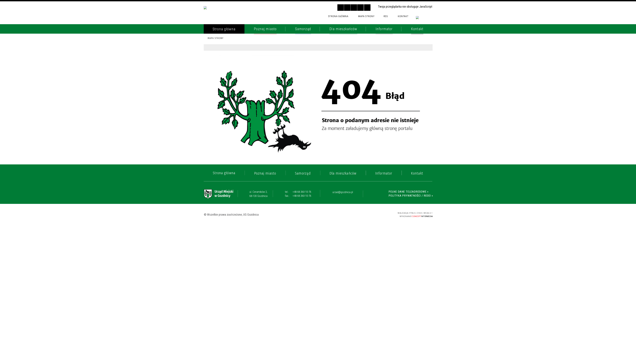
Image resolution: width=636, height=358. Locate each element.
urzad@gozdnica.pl (342, 192)
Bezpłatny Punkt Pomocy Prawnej (230, 136)
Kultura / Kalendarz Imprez (232, 111)
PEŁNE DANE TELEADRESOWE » (408, 191)
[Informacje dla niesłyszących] (360, 7)
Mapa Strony (366, 16)
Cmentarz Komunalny (227, 146)
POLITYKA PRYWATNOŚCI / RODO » (411, 195)
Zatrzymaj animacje (340, 7)
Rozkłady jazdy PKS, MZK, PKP (232, 86)
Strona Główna (338, 16)
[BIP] (424, 19)
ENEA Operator (221, 79)
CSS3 (366, 214)
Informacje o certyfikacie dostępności (318, 214)
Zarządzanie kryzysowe (228, 154)
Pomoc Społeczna (223, 96)
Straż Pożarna (221, 56)
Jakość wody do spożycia (229, 126)
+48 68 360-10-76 (298, 191)
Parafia (215, 63)
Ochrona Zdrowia (224, 71)
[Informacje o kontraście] (367, 7)
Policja (214, 48)
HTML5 (361, 214)
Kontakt (403, 16)
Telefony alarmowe (225, 40)
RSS (385, 16)
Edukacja (216, 103)
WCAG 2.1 (378, 214)
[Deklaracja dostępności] (354, 7)
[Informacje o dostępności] (347, 7)
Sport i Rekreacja (223, 119)
